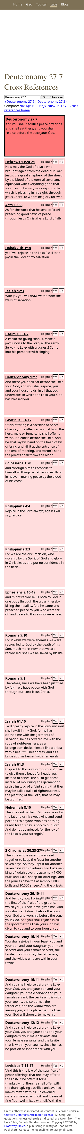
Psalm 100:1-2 (17, 334)
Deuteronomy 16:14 (22, 936)
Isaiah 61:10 (15, 721)
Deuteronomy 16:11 (22, 979)
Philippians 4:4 (17, 506)
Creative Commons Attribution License (29, 1115)
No (61, 162)
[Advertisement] (42, 40)
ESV (63, 106)
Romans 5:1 (15, 678)
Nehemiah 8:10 (18, 807)
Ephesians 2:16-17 (20, 592)
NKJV (42, 106)
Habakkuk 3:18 (18, 248)
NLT (35, 106)
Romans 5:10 (16, 635)
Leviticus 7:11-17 (19, 1065)
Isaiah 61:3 (14, 764)
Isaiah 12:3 (14, 291)
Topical (41, 4)
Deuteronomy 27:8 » (52, 101)
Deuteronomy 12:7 (21, 377)
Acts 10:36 (13, 204)
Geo (29, 4)
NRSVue (53, 106)
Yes (55, 162)
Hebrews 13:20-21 (20, 161)
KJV (28, 106)
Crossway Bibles (14, 1126)
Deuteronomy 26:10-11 (24, 893)
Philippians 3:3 (17, 549)
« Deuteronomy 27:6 (19, 101)
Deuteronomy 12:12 (22, 1022)
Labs (53, 4)
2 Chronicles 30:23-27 (23, 850)
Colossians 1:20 (18, 463)
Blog (64, 4)
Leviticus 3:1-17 (18, 420)
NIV (22, 106)
